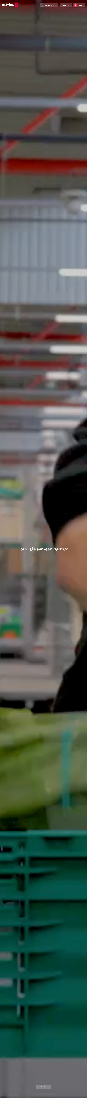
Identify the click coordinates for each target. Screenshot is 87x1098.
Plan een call (66, 5)
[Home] (10, 5)
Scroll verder (45, 1087)
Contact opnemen (50, 5)
